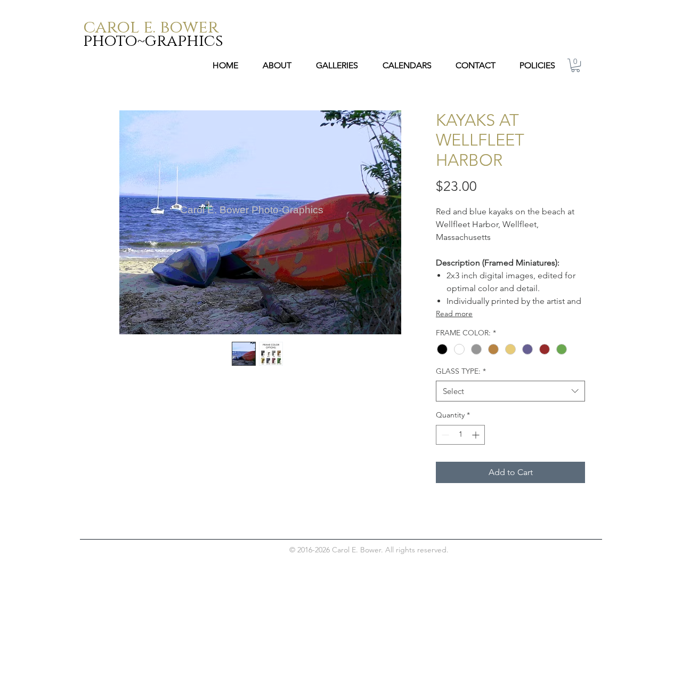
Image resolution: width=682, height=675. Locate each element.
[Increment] (476, 434)
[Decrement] (444, 434)
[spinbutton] (460, 434)
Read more (454, 313)
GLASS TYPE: (461, 371)
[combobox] (510, 391)
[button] (575, 65)
